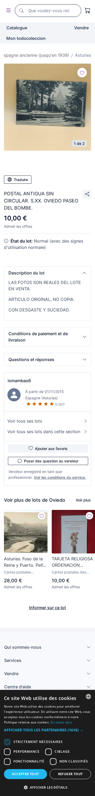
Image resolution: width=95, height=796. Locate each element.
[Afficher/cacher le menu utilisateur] (7, 10)
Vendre (81, 27)
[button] (47, 273)
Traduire (21, 179)
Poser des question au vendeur (51, 461)
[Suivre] (82, 72)
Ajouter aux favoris (51, 448)
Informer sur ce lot (47, 607)
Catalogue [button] (16, 27)
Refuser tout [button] (70, 774)
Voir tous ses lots (24, 421)
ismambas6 (19, 380)
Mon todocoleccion (26, 38)
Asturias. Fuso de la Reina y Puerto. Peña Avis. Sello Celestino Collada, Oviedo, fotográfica (24, 562)
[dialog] (47, 743)
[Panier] (87, 10)
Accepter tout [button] (25, 774)
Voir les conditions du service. (60, 477)
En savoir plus (61, 722)
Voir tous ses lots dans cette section (43, 431)
